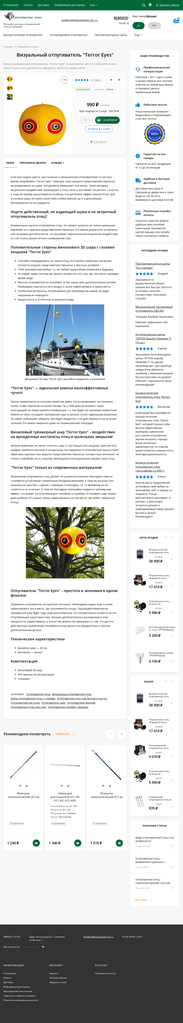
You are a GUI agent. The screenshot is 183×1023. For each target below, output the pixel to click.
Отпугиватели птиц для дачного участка (82, 698)
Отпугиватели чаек (53, 702)
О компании (10, 5)
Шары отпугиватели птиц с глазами (33, 698)
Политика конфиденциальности (21, 1000)
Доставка (43, 5)
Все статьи (141, 900)
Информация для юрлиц (69, 5)
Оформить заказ (58, 982)
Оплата (28, 5)
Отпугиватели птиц (27, 46)
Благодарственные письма (18, 991)
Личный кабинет (58, 977)
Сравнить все (62, 734)
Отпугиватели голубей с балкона (68, 707)
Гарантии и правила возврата (19, 995)
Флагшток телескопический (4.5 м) (23, 795)
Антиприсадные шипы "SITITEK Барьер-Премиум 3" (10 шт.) (153, 338)
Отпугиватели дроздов (81, 702)
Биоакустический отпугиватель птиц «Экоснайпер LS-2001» (149, 466)
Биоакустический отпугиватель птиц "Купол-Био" (153, 397)
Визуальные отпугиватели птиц (72, 694)
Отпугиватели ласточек (25, 702)
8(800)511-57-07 (12, 936)
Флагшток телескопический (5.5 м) (106, 795)
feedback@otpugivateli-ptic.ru (80, 20)
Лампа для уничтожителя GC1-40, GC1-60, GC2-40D (65, 796)
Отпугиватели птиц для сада (28, 707)
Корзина (53, 973)
